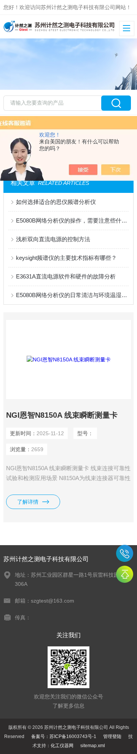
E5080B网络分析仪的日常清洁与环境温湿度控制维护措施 (72, 295)
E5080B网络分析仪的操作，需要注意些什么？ (72, 220)
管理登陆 (112, 736)
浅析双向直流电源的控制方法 (53, 239)
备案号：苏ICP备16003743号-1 (63, 736)
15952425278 (124, 553)
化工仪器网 (62, 745)
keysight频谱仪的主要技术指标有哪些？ (66, 258)
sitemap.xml (92, 745)
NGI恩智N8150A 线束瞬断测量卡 (62, 415)
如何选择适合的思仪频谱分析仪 (56, 202)
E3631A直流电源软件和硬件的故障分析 (66, 276)
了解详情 (27, 502)
